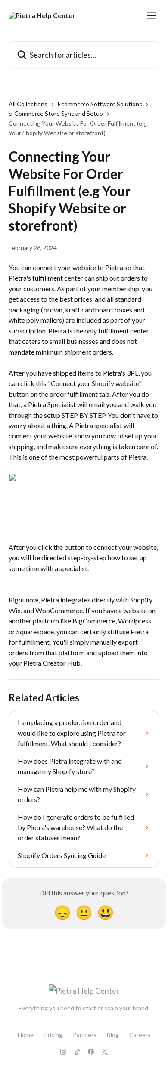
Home (26, 1034)
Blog (113, 1034)
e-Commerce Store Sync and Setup (56, 113)
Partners (84, 1034)
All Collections (28, 104)
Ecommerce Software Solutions (100, 104)
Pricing (53, 1034)
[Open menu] (151, 15)
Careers (140, 1034)
